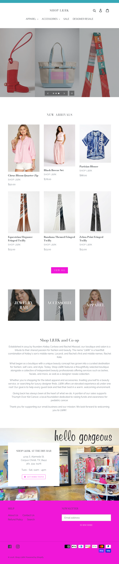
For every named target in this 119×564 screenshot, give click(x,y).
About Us (13, 515)
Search (31, 519)
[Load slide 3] (59, 93)
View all (59, 270)
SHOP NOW (59, 67)
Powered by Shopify (35, 557)
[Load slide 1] (54, 93)
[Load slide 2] (56, 93)
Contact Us (28, 515)
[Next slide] (64, 93)
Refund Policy (15, 519)
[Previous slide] (48, 93)
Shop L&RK (59, 10)
